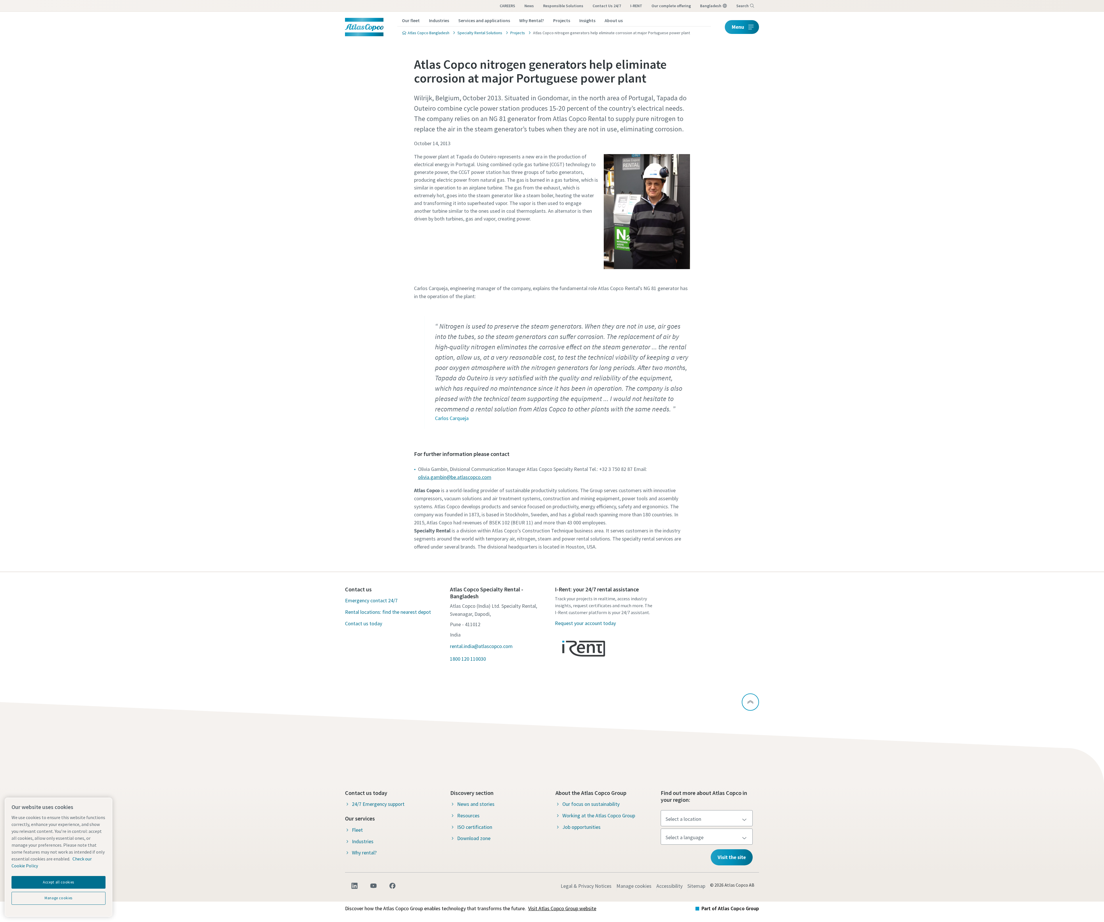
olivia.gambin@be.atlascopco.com (454, 477)
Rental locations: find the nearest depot (388, 612)
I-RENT (636, 5)
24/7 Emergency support (378, 804)
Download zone (473, 838)
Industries (439, 20)
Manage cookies (633, 886)
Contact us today (363, 623)
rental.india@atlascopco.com (481, 646)
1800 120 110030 (468, 658)
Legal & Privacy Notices (586, 886)
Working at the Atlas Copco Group (598, 815)
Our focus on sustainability (591, 804)
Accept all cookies (58, 882)
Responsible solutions (563, 5)
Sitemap (696, 886)
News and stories (475, 804)
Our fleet (411, 20)
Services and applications (484, 20)
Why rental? (364, 852)
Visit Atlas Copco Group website (562, 908)
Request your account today (585, 623)
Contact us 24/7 (607, 5)
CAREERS (507, 5)
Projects (561, 20)
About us (614, 20)
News (529, 5)
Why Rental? (531, 20)
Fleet (357, 830)
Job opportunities (581, 827)
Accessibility (669, 886)
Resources (468, 815)
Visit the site (732, 857)
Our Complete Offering (671, 5)
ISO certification (474, 827)
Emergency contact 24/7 (371, 600)
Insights (587, 20)
